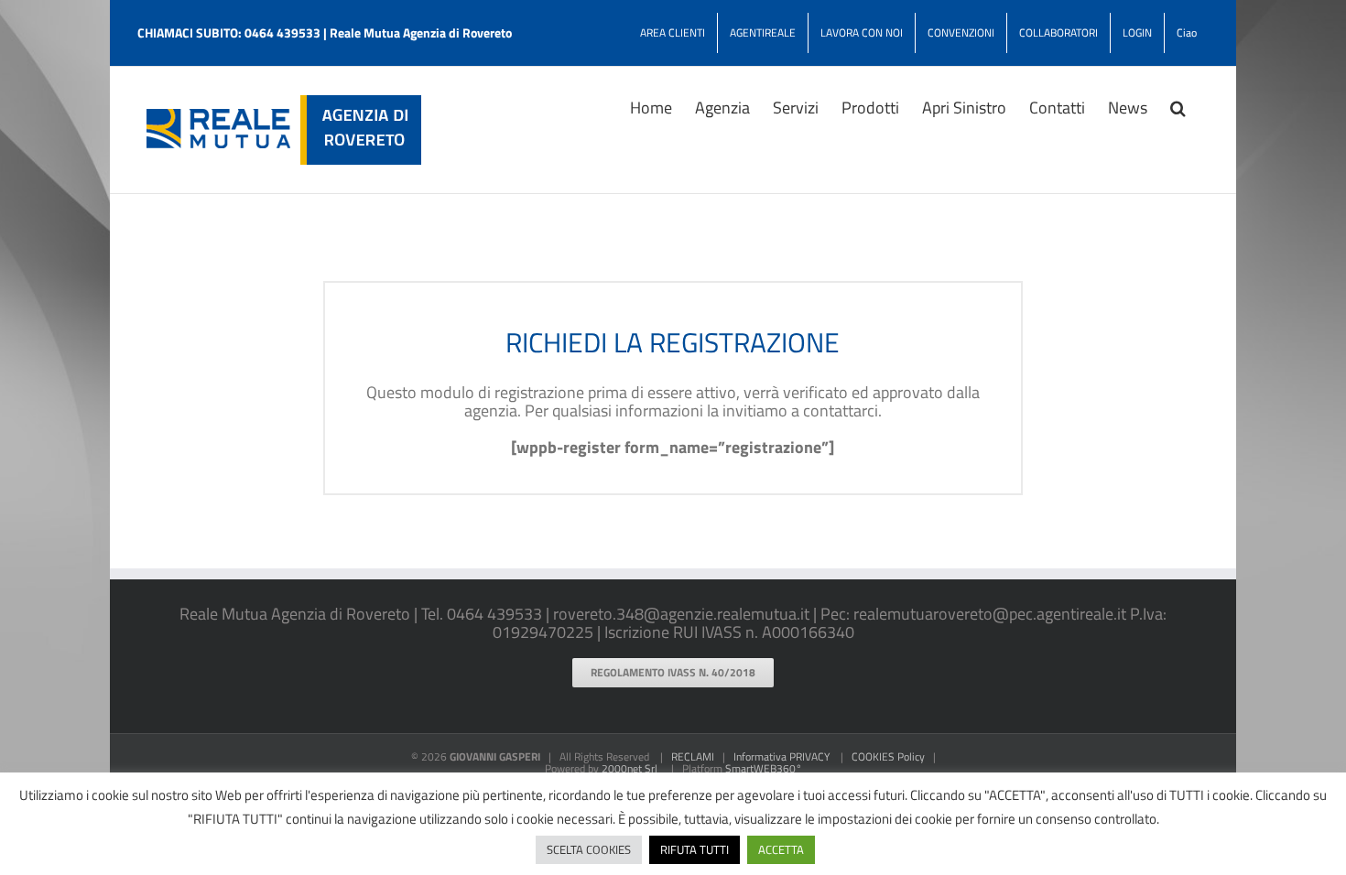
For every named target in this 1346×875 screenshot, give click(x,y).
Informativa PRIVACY (781, 756)
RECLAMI (692, 756)
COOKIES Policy (888, 756)
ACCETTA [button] (781, 849)
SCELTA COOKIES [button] (589, 849)
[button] (1178, 106)
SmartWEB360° (763, 768)
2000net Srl (629, 768)
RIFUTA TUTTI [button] (694, 849)
